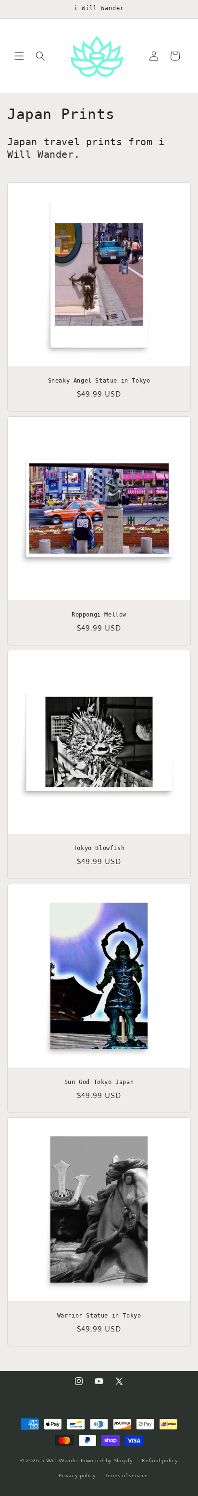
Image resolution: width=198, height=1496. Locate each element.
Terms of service (126, 1476)
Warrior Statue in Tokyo (99, 1315)
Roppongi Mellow (99, 614)
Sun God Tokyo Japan (99, 1082)
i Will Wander (61, 1461)
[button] (19, 56)
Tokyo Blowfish (99, 848)
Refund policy (160, 1461)
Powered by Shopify (107, 1461)
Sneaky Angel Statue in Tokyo (99, 380)
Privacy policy (77, 1476)
